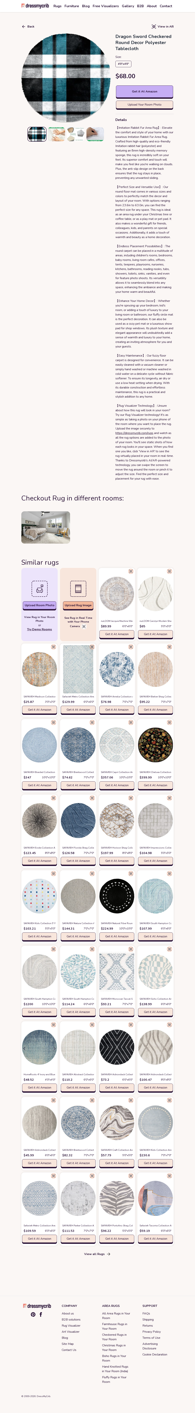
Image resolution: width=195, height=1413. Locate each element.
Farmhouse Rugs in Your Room (114, 1326)
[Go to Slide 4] (95, 134)
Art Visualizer (70, 1332)
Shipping (148, 1319)
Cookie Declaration (154, 1354)
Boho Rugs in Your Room (114, 1358)
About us (68, 1313)
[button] (66, 77)
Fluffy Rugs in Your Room (114, 1379)
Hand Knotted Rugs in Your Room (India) (115, 1369)
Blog (65, 1338)
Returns (147, 1326)
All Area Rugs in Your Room (116, 1315)
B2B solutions (71, 1319)
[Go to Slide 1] (36, 134)
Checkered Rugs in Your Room (114, 1337)
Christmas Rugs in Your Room (114, 1347)
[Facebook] (40, 1314)
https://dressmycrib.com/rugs (134, 433)
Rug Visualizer (71, 1326)
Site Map (68, 1344)
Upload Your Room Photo (144, 105)
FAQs (146, 1313)
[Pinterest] (33, 1314)
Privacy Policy (151, 1332)
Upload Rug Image (78, 605)
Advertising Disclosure (150, 1346)
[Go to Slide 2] (56, 134)
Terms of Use (151, 1338)
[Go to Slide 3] (75, 134)
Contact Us (69, 1350)
